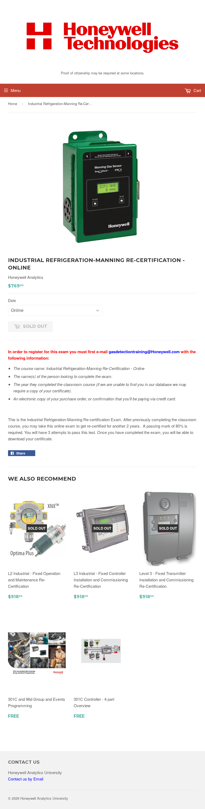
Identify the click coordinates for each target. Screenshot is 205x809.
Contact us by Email (25, 779)
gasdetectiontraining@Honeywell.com (144, 352)
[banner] (102, 66)
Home (12, 103)
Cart (196, 90)
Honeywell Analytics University (44, 798)
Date (12, 300)
